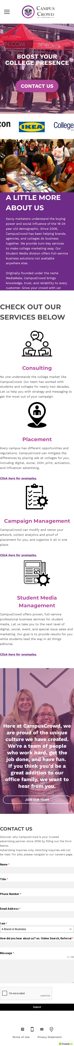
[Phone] (32, 1029)
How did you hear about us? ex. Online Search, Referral (36, 938)
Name (4, 864)
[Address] (51, 1029)
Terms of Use (21, 1037)
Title (4, 879)
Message (7, 953)
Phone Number (10, 894)
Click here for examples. (18, 478)
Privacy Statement (50, 1037)
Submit (37, 1007)
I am (3, 923)
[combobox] (37, 929)
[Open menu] (5, 11)
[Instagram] (22, 1029)
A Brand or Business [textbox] (14, 929)
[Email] (42, 1029)
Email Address (10, 908)
